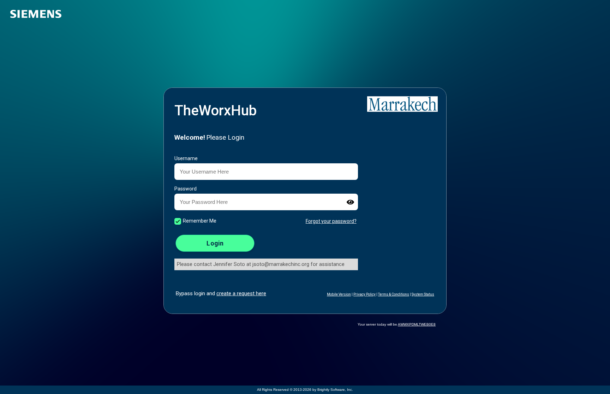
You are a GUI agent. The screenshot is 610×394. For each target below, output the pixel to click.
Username (186, 158)
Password (185, 189)
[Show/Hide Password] (350, 202)
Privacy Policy (364, 294)
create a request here (241, 293)
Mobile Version (339, 294)
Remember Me (199, 221)
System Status (423, 294)
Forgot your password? (331, 221)
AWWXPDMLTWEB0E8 (417, 324)
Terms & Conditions (393, 294)
